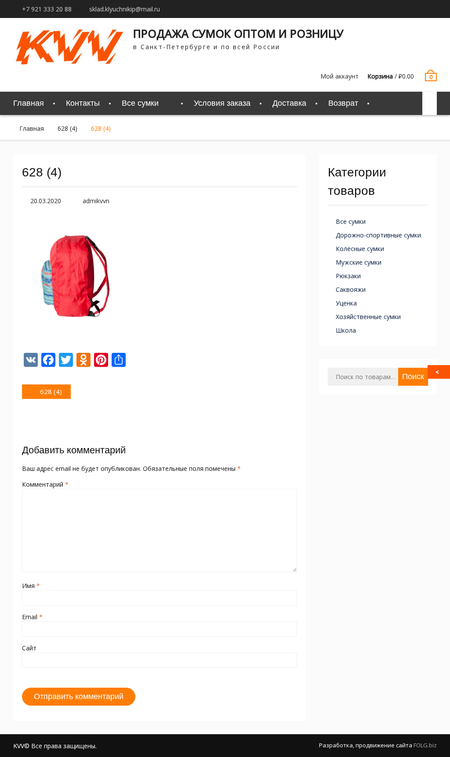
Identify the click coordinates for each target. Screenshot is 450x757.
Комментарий (45, 484)
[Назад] (439, 372)
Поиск (413, 376)
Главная (28, 103)
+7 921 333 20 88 (47, 9)
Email (32, 617)
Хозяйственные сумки (368, 316)
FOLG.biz (425, 745)
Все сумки (351, 221)
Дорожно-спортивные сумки (378, 235)
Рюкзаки (348, 276)
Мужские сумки (358, 262)
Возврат (343, 103)
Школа (346, 330)
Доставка (289, 103)
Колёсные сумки (360, 248)
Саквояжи (351, 289)
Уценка (346, 303)
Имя (31, 585)
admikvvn (96, 201)
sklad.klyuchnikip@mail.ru (124, 9)
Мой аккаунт (339, 76)
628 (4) (67, 128)
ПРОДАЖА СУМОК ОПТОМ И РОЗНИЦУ (238, 33)
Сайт (29, 648)
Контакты (83, 103)
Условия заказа (222, 103)
